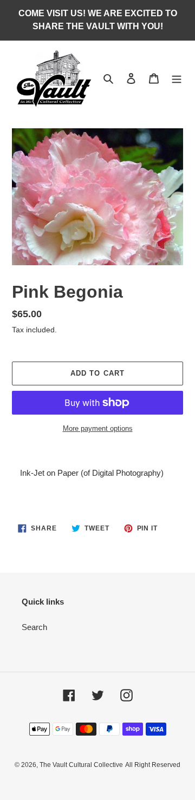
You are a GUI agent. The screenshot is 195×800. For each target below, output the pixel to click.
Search (34, 627)
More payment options (98, 428)
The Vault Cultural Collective (81, 765)
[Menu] (176, 78)
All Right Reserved (152, 765)
